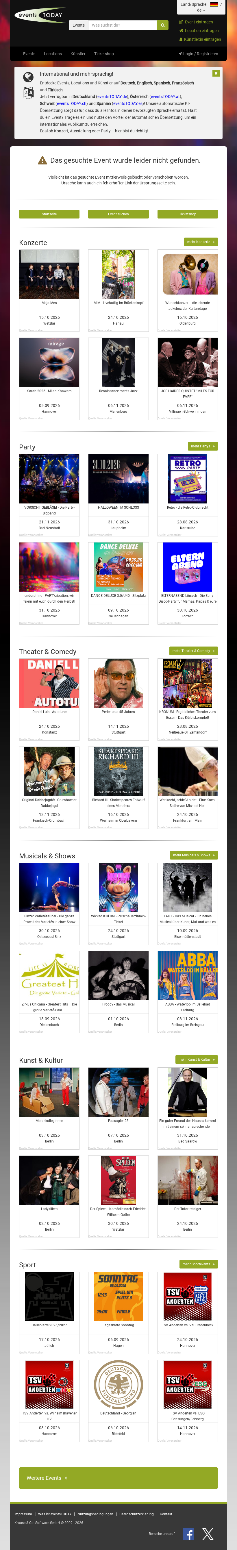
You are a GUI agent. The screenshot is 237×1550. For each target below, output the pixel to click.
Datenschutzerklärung (136, 1514)
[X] (208, 1534)
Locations (53, 53)
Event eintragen (198, 22)
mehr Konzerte (200, 242)
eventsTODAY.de (112, 96)
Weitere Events (46, 1478)
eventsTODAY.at (165, 96)
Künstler (78, 53)
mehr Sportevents (198, 1264)
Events (29, 53)
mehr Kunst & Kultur (196, 1060)
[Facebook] (189, 1534)
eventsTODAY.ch (71, 103)
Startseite (49, 214)
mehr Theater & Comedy (193, 651)
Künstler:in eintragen (201, 39)
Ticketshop (104, 53)
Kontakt (166, 1514)
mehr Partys (202, 446)
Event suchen (118, 214)
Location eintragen (201, 30)
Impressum (23, 1514)
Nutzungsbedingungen (95, 1514)
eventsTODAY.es (127, 103)
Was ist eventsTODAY (54, 1514)
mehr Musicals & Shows (193, 855)
